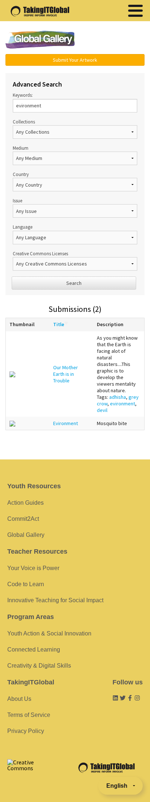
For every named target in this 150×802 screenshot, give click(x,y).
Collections (24, 122)
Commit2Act (23, 519)
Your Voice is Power (33, 568)
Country (21, 174)
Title (58, 324)
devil (102, 410)
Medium (20, 148)
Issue (17, 200)
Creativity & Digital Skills (39, 665)
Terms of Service (28, 715)
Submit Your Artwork (75, 60)
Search (74, 283)
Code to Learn (25, 584)
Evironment (65, 423)
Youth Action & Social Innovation (49, 633)
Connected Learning (33, 649)
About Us (19, 699)
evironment (122, 403)
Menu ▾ (114, 40)
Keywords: (23, 95)
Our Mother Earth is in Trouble (65, 374)
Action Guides (25, 503)
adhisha (117, 397)
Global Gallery (40, 40)
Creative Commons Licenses (40, 253)
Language (22, 227)
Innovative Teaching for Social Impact (55, 600)
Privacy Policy (25, 731)
